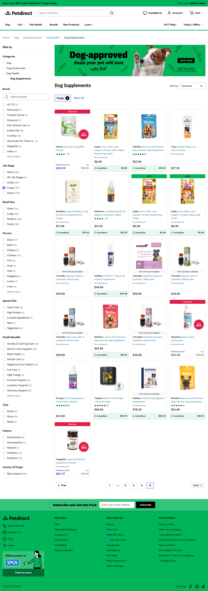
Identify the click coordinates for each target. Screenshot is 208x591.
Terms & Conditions (170, 529)
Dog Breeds (61, 540)
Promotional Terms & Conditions (177, 540)
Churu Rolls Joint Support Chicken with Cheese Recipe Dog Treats (109, 150)
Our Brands (113, 545)
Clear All (79, 98)
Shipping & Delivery (66, 529)
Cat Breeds (61, 545)
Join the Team (118, 540)
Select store (198, 3)
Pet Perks (112, 555)
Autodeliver (113, 550)
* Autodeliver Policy (170, 534)
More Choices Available (72, 271)
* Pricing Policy (167, 560)
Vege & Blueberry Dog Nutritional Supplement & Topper (72, 215)
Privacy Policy (167, 524)
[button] (153, 13)
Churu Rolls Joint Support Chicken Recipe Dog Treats (147, 215)
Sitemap (181, 586)
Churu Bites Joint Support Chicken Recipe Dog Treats (185, 215)
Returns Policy (167, 545)
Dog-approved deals (130, 60)
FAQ (57, 524)
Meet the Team (115, 534)
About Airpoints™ (117, 560)
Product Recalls (64, 550)
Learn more (50, 3)
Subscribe (145, 505)
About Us (112, 529)
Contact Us (61, 534)
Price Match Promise (170, 550)
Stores (110, 524)
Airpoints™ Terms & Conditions (177, 555)
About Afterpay (115, 566)
